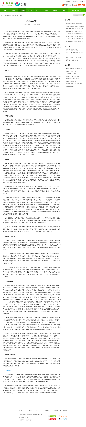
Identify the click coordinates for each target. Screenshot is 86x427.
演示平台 (82, 1)
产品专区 (30, 410)
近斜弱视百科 (8, 15)
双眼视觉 (8, 370)
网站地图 (38, 410)
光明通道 (64, 10)
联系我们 (47, 10)
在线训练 (68, 1)
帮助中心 (55, 10)
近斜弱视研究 (15, 15)
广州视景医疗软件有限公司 (25, 420)
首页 (5, 10)
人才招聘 (65, 410)
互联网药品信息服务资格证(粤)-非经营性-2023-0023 (30, 414)
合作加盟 (30, 10)
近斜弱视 (22, 10)
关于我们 (38, 10)
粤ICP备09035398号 (23, 417)
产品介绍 (13, 10)
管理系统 (75, 1)
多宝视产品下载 (76, 10)
